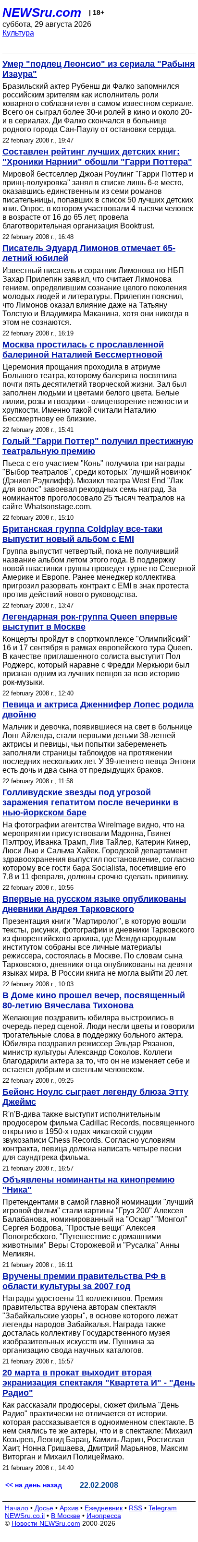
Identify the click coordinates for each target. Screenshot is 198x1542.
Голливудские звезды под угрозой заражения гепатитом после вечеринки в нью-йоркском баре (90, 802)
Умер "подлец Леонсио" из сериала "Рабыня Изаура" (98, 69)
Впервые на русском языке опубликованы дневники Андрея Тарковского (94, 904)
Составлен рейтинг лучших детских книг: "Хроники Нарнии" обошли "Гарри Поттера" (97, 157)
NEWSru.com (41, 12)
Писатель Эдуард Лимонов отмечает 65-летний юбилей (88, 253)
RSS (135, 1508)
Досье (44, 1508)
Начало (16, 1508)
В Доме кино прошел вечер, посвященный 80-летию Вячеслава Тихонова (93, 1000)
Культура (18, 33)
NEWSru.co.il (25, 1515)
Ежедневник (104, 1508)
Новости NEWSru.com (46, 1523)
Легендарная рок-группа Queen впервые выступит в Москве (89, 622)
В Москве (65, 1515)
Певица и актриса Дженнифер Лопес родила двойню (98, 709)
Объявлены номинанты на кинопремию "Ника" (88, 1185)
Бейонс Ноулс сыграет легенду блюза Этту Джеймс (95, 1097)
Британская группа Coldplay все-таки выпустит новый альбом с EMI (82, 534)
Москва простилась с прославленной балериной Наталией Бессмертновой (83, 349)
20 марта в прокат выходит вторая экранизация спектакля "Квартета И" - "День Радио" (98, 1383)
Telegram (162, 1508)
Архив (69, 1508)
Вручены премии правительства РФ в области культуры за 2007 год (84, 1281)
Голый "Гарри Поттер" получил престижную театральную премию (97, 446)
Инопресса (104, 1515)
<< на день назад (33, 1485)
